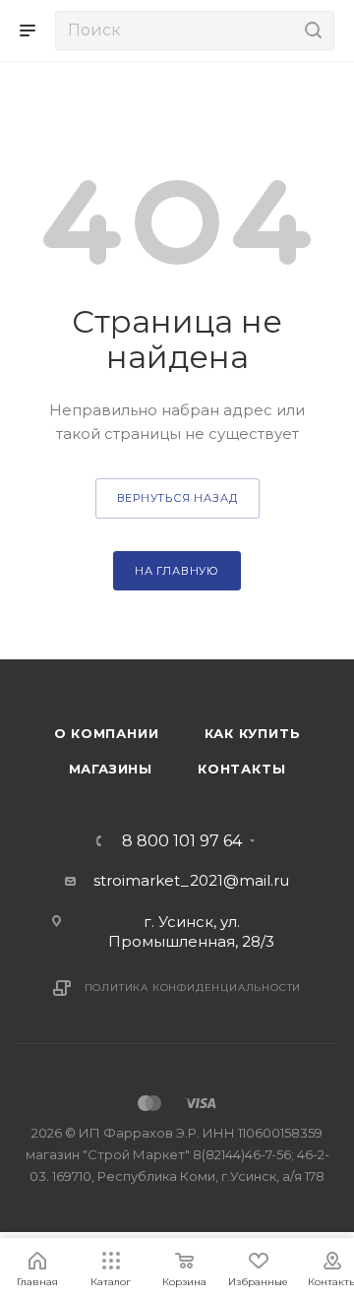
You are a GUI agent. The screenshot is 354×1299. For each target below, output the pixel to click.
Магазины (110, 768)
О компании (106, 733)
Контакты (241, 768)
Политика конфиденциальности (193, 987)
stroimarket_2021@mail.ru (191, 880)
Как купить (253, 733)
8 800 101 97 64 (182, 841)
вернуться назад (177, 498)
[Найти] (310, 30)
